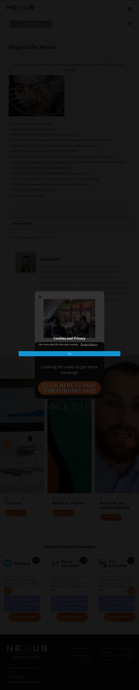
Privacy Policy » (89, 344)
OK (69, 353)
